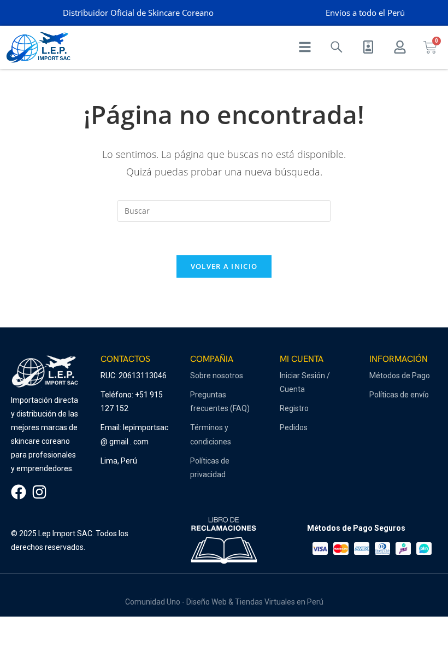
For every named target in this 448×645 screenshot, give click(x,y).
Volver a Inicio (224, 266)
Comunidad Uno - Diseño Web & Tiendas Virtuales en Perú (224, 601)
